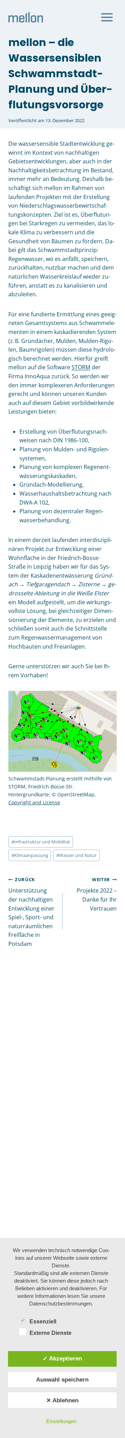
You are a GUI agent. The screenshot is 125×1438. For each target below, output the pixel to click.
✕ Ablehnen (62, 1400)
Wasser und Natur (76, 855)
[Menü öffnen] (107, 17)
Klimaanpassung (29, 855)
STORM (81, 367)
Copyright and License (34, 802)
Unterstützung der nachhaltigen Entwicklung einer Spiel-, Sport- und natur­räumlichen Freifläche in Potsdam (31, 912)
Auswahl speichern (62, 1379)
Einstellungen (61, 1421)
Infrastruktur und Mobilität (40, 842)
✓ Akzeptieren (62, 1358)
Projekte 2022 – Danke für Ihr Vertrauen (97, 894)
